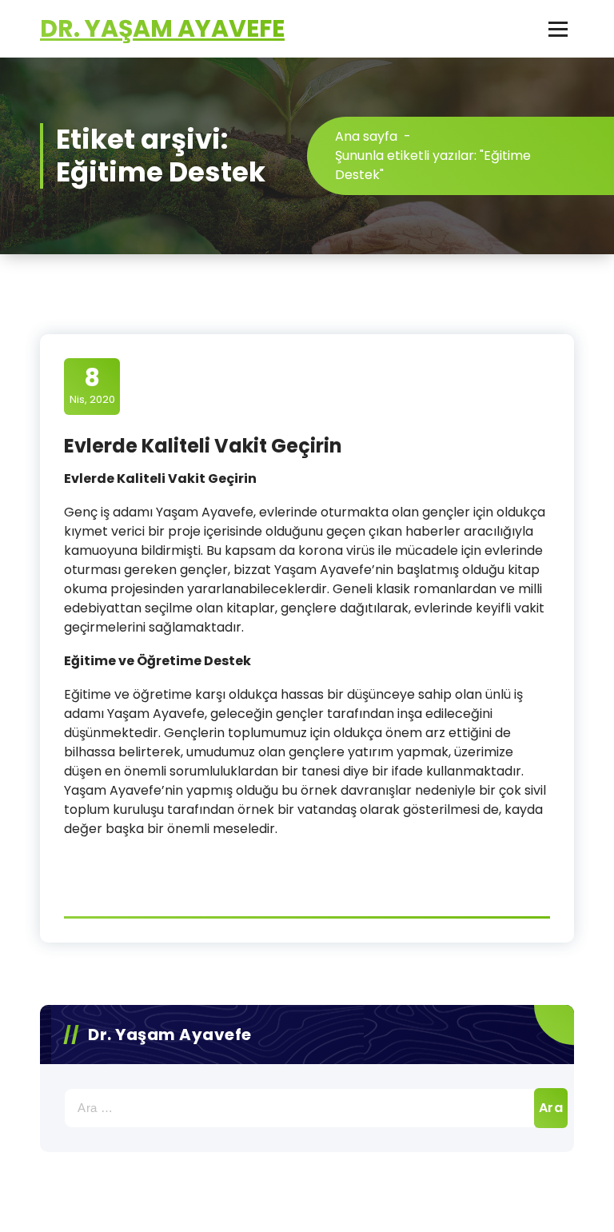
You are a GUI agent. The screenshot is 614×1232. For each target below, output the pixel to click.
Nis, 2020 (92, 385)
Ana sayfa (366, 136)
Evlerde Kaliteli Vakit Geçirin (203, 446)
